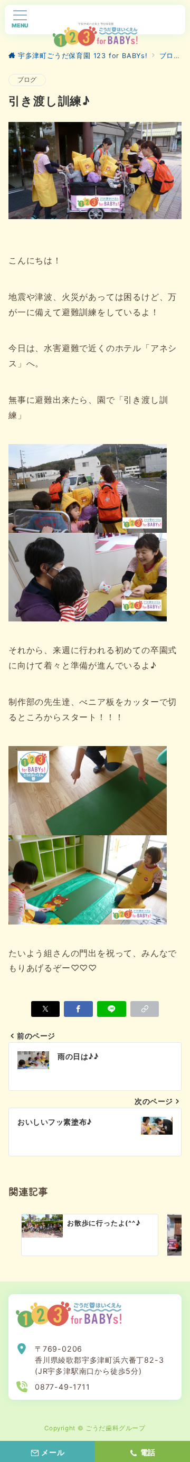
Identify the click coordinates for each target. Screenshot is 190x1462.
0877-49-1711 (62, 1386)
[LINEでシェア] (111, 1009)
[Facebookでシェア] (78, 1009)
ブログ (27, 79)
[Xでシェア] (45, 1009)
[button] (144, 1009)
